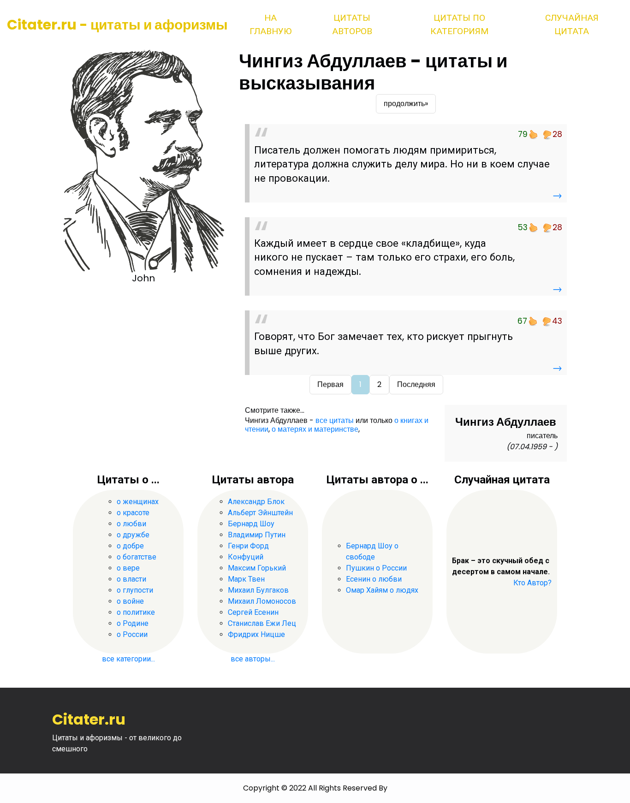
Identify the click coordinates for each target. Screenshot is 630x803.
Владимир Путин (256, 534)
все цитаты (334, 420)
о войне (130, 601)
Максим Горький (257, 568)
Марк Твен (246, 579)
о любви (131, 523)
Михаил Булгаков (258, 590)
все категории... (128, 658)
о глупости (135, 590)
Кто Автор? (532, 582)
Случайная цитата (572, 24)
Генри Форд (248, 545)
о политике (136, 612)
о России (132, 634)
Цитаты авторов (352, 24)
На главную (270, 24)
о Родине (133, 623)
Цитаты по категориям (459, 24)
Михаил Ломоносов (262, 601)
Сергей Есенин (253, 612)
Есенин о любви (374, 579)
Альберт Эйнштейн (260, 512)
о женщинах (138, 501)
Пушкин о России (376, 568)
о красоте (133, 512)
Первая (330, 384)
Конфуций (245, 557)
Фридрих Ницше (256, 634)
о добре (130, 545)
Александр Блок (256, 501)
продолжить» (406, 103)
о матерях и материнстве (315, 429)
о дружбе (133, 534)
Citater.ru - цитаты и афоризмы (117, 25)
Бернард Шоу (251, 523)
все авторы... (253, 658)
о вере (128, 568)
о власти (131, 579)
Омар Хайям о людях (382, 590)
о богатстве (136, 557)
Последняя (416, 384)
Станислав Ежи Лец (262, 623)
